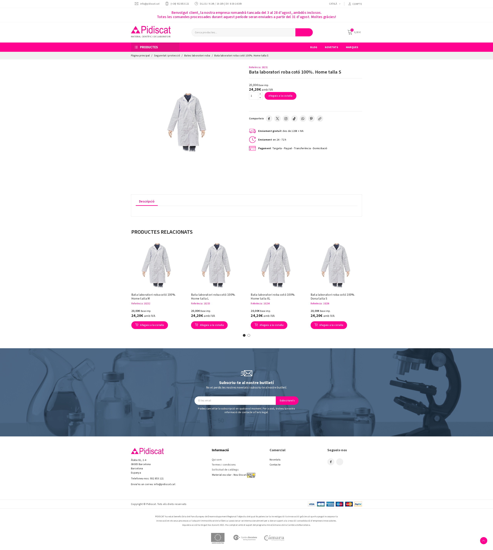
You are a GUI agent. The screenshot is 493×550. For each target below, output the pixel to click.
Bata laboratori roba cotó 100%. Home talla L (213, 296)
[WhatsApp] (303, 118)
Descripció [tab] (146, 201)
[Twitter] (277, 118)
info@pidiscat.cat (149, 3)
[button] (125, 288)
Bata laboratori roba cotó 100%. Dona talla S (333, 296)
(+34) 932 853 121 (180, 3)
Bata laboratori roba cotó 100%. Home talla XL (273, 296)
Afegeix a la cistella (280, 96)
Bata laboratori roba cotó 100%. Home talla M (153, 296)
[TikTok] (294, 118)
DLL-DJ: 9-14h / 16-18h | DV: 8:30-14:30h (221, 3)
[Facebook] (269, 118)
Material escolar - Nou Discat (229, 475)
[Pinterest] (311, 118)
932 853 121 (157, 479)
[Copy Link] (320, 118)
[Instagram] (286, 118)
